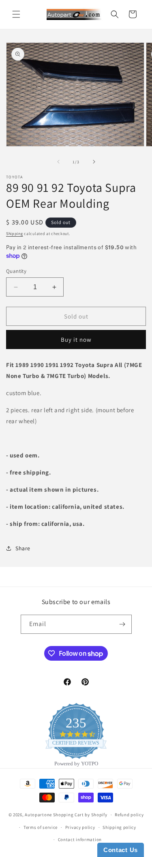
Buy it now (76, 339)
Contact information (80, 839)
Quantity (16, 271)
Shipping (14, 233)
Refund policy (129, 814)
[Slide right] (94, 162)
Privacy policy (80, 827)
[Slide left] (58, 162)
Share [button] (22, 548)
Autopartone (38, 814)
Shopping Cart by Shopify (80, 814)
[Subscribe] (122, 624)
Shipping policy (119, 827)
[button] (16, 14)
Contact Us (120, 849)
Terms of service (41, 827)
